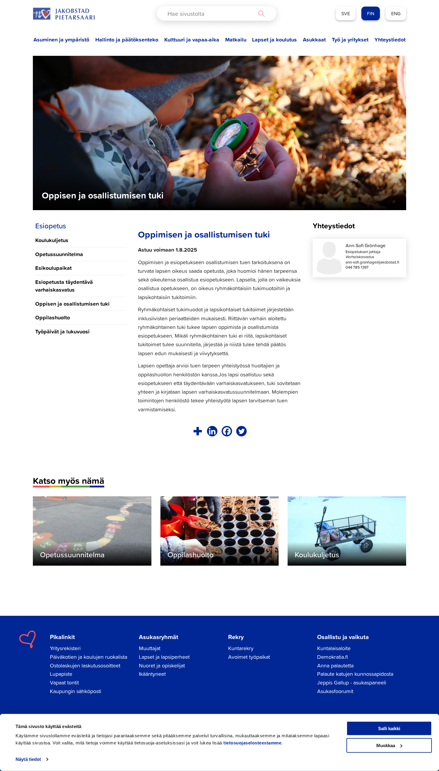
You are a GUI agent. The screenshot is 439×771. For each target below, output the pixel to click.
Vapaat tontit (64, 682)
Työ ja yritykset (350, 39)
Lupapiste (61, 674)
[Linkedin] (212, 431)
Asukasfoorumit (335, 691)
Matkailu (235, 39)
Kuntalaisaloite (334, 648)
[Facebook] (227, 431)
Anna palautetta (335, 665)
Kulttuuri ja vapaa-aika (191, 39)
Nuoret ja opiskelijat (162, 665)
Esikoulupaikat (53, 268)
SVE (345, 13)
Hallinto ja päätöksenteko (126, 39)
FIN (370, 13)
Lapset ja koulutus (274, 39)
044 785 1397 (357, 267)
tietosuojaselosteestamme (252, 742)
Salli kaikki (389, 728)
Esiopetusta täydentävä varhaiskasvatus (64, 285)
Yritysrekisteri (65, 648)
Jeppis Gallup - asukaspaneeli (351, 682)
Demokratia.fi (332, 657)
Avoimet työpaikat (249, 657)
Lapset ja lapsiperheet (164, 657)
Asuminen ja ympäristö (61, 39)
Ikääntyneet (152, 674)
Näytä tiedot (28, 759)
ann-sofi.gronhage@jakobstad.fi (372, 262)
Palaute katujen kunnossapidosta (355, 674)
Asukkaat (314, 39)
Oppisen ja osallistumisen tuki (72, 303)
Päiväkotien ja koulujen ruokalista (88, 657)
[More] (197, 431)
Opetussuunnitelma (59, 254)
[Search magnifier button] (261, 13)
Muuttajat (149, 648)
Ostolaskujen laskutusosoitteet (85, 665)
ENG (395, 13)
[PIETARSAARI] (63, 13)
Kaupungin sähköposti (75, 691)
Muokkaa (385, 745)
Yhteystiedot (390, 39)
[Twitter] (241, 431)
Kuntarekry (241, 648)
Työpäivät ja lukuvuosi (62, 331)
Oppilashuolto (52, 317)
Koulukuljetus (51, 240)
